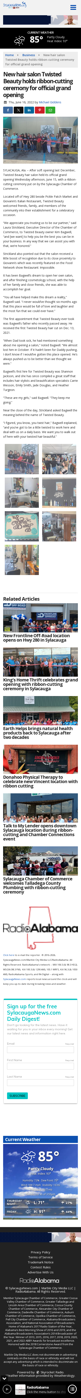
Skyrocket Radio (52, 1372)
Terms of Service (40, 1257)
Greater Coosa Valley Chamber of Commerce (42, 1299)
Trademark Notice (41, 1262)
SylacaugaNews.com (14, 979)
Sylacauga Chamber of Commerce (36, 1298)
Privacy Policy (40, 1252)
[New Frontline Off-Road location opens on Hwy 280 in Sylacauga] (40, 617)
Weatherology (64, 1375)
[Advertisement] (40, 20)
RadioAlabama (25, 1291)
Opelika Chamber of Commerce (55, 1316)
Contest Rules (41, 1267)
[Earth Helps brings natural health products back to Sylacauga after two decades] (40, 710)
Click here (8, 955)
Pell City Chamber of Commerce (25, 1319)
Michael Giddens (50, 102)
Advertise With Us (41, 1272)
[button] (73, 7)
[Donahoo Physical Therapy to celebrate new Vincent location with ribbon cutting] (40, 759)
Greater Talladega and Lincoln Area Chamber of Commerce (41, 1303)
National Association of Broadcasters (51, 1323)
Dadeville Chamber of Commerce (42, 1312)
